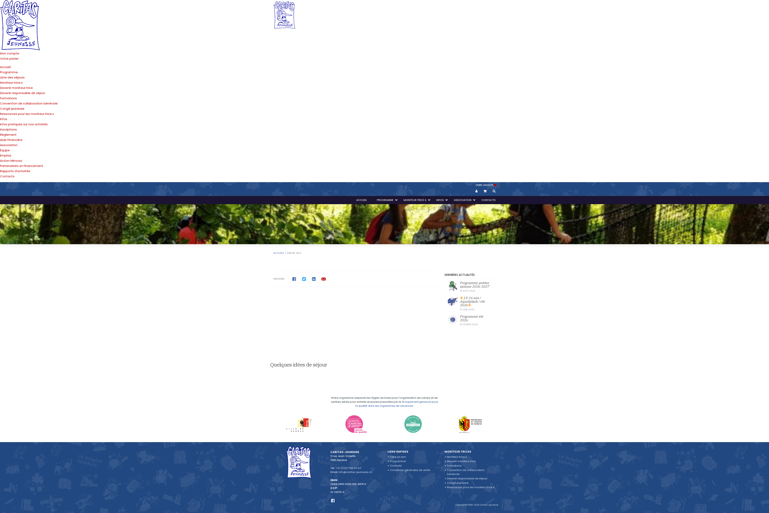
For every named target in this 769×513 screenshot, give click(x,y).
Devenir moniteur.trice (16, 88)
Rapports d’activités (15, 171)
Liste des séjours (12, 77)
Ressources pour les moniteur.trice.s (27, 114)
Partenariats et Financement (21, 166)
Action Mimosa (11, 161)
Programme (9, 72)
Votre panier (9, 58)
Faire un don (398, 457)
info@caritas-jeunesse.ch (355, 472)
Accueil (5, 67)
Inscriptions (8, 129)
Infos (3, 119)
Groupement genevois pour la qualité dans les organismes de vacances (396, 404)
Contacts (7, 176)
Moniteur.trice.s (11, 82)
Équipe (5, 150)
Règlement (8, 135)
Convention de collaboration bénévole (29, 103)
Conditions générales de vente (410, 470)
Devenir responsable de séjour (22, 93)
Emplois (5, 155)
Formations (8, 98)
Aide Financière (11, 140)
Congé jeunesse (12, 108)
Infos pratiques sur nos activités (24, 124)
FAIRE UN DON (485, 185)
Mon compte (9, 53)
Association (8, 145)
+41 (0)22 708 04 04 (348, 468)
